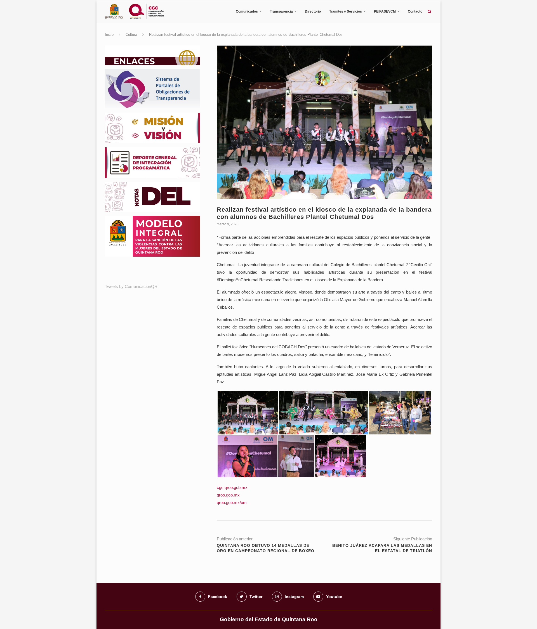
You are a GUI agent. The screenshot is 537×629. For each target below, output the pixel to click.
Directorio (313, 11)
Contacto (415, 11)
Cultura (131, 34)
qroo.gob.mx (228, 495)
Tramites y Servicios (345, 11)
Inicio (109, 34)
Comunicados (247, 11)
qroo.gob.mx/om (232, 502)
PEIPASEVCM (385, 11)
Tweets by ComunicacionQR (131, 286)
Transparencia (281, 11)
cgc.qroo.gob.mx (232, 487)
